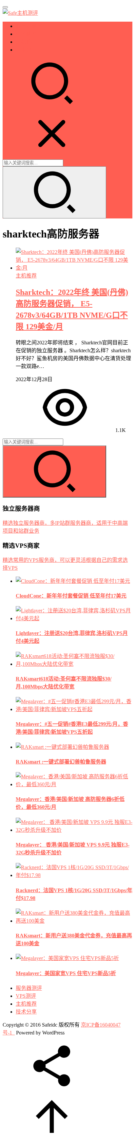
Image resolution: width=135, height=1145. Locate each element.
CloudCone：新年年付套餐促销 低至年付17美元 (71, 596)
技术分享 (26, 49)
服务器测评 (29, 26)
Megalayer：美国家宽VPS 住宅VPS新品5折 (66, 973)
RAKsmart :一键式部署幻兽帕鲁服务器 (61, 762)
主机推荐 (26, 42)
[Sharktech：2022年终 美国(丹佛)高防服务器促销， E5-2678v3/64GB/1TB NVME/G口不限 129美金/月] (74, 268)
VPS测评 (26, 34)
